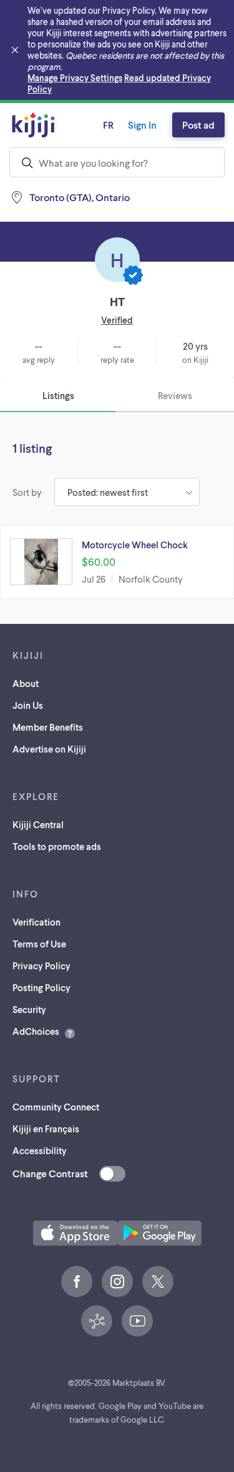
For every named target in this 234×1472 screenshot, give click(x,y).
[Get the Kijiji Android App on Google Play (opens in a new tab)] (159, 1233)
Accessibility (39, 1150)
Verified (117, 320)
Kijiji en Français (45, 1128)
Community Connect (55, 1106)
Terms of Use (39, 943)
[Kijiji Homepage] (34, 124)
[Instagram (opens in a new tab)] (117, 1281)
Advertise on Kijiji (49, 748)
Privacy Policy (41, 965)
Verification (36, 921)
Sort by (27, 492)
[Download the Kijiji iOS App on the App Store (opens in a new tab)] (75, 1233)
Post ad (198, 125)
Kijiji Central (38, 824)
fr (108, 125)
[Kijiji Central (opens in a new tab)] (96, 1320)
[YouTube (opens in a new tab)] (137, 1320)
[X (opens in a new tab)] (157, 1281)
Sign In (142, 125)
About (25, 683)
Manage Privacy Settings (74, 77)
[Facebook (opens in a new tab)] (76, 1281)
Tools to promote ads (56, 846)
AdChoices (35, 1031)
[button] (117, 562)
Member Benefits (47, 727)
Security (29, 1009)
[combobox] (117, 162)
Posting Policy (41, 987)
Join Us (27, 705)
